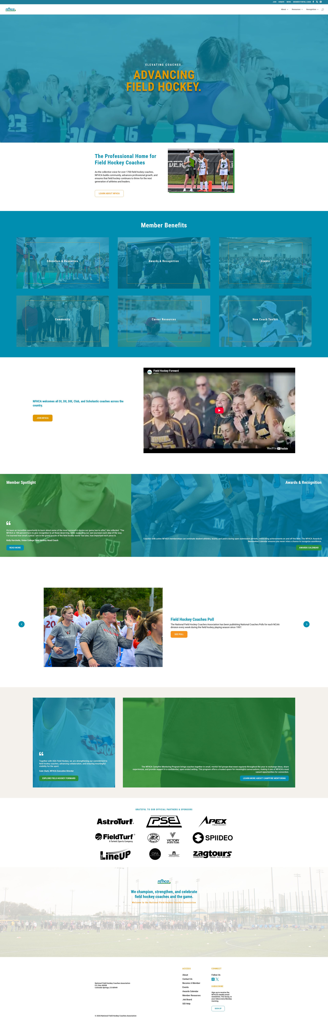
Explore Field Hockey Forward (58, 778)
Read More (15, 547)
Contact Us (187, 979)
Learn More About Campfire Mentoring (264, 778)
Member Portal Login (302, 2)
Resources (296, 9)
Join (274, 2)
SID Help (186, 1003)
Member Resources (191, 995)
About (283, 9)
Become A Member (191, 983)
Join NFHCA (43, 418)
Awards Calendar (190, 991)
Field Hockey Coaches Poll (192, 619)
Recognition (311, 9)
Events (185, 987)
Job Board (187, 999)
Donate (281, 2)
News (289, 2)
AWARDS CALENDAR (309, 547)
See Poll (179, 634)
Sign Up (218, 1008)
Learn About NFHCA (109, 193)
